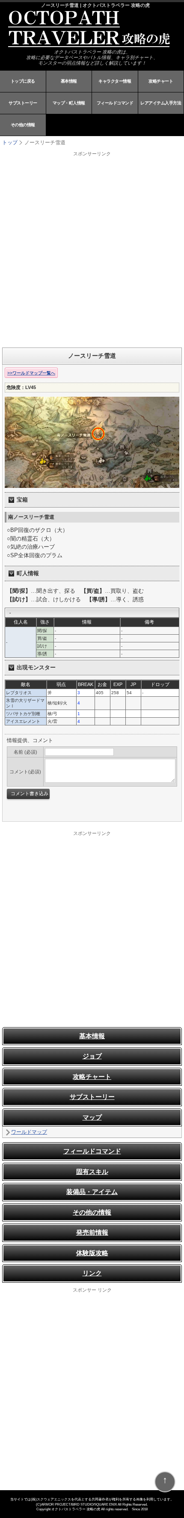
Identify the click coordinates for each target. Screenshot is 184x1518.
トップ (10, 143)
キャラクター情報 (114, 81)
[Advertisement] (92, 249)
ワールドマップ (29, 1132)
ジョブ (92, 1056)
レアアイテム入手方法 (160, 103)
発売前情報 (92, 1232)
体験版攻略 (92, 1253)
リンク (92, 1273)
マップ (92, 1117)
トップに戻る (23, 81)
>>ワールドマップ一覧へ (31, 373)
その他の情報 (23, 124)
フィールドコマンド (115, 103)
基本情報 (69, 81)
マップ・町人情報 (69, 103)
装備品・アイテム (92, 1191)
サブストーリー (23, 103)
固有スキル (92, 1171)
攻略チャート (160, 81)
